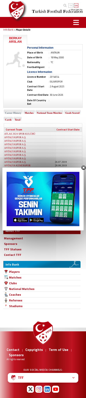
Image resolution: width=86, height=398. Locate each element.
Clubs (13, 283)
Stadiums (15, 306)
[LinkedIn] (47, 389)
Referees (15, 300)
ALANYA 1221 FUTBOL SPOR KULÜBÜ (26, 179)
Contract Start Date (68, 129)
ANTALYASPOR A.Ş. (15, 137)
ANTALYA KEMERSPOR (17, 165)
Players (14, 271)
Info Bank (8, 29)
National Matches (21, 288)
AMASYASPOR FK (14, 204)
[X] (30, 389)
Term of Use (58, 349)
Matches (15, 277)
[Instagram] (38, 389)
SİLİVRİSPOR (11, 211)
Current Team (14, 129)
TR (70, 5)
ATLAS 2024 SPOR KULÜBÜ (19, 133)
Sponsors (16, 355)
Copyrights (34, 349)
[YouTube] (55, 389)
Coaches (15, 294)
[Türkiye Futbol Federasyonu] (15, 10)
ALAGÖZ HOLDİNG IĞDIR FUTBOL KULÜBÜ (29, 186)
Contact (13, 349)
